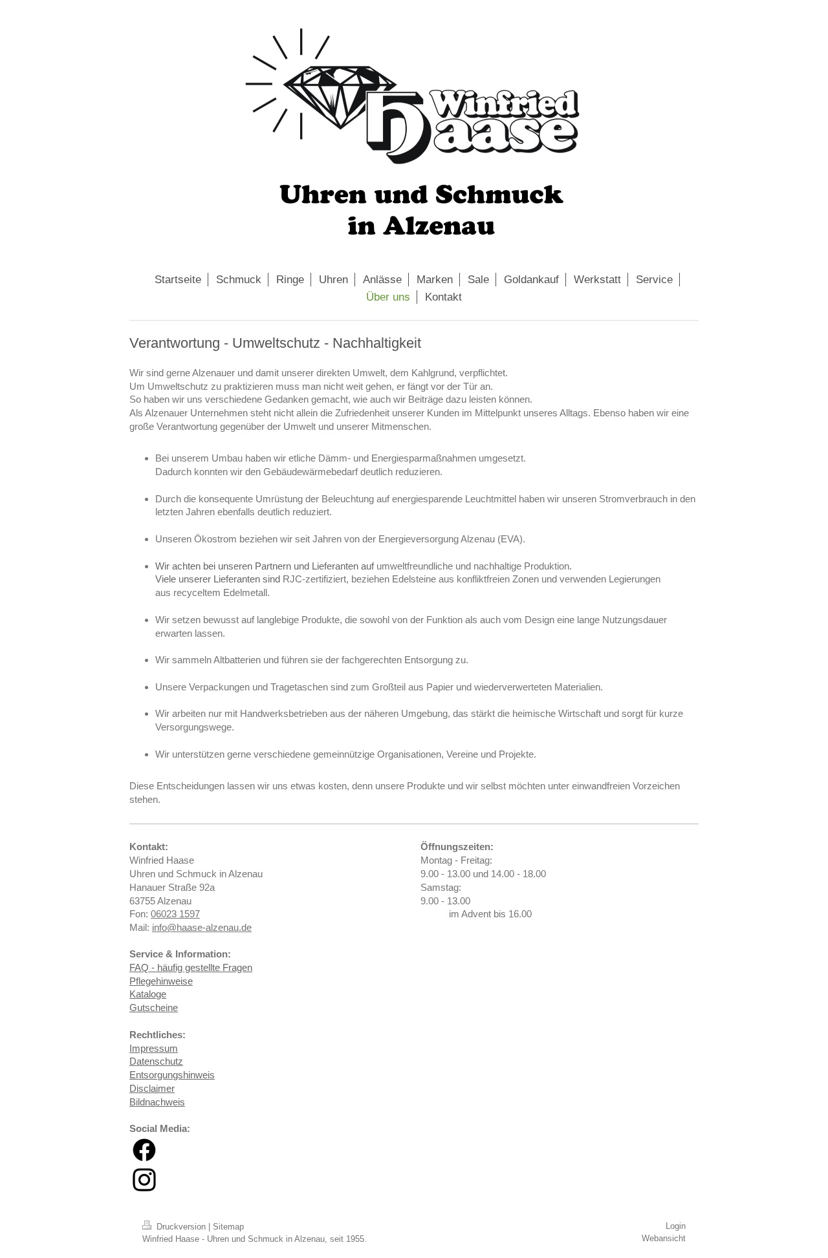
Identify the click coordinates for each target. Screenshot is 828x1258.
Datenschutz (156, 1061)
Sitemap (228, 1226)
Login (676, 1226)
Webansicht (664, 1238)
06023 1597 (175, 913)
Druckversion (181, 1226)
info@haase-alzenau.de (202, 927)
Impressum (153, 1048)
